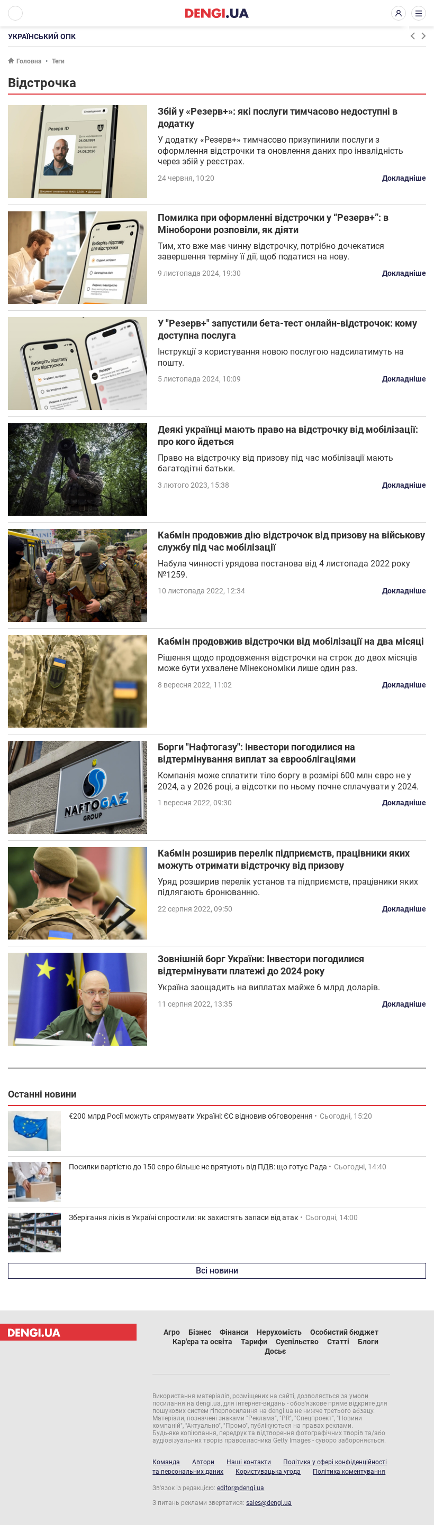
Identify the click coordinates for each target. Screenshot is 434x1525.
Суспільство (297, 1341)
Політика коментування (349, 1471)
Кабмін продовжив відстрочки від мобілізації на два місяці (291, 641)
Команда (166, 1462)
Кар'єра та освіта (202, 1341)
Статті (338, 1341)
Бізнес (199, 1332)
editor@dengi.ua (240, 1488)
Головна (28, 61)
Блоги (368, 1341)
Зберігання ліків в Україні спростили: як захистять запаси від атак (184, 1217)
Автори (203, 1462)
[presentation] (412, 36)
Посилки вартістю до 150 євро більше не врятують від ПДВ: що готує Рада (198, 1167)
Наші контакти (249, 1462)
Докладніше (404, 178)
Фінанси (234, 1332)
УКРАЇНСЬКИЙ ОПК (42, 36)
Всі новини (217, 1271)
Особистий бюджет (344, 1332)
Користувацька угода (268, 1471)
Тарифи (254, 1341)
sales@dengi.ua (269, 1503)
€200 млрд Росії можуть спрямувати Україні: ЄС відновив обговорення (191, 1116)
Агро (172, 1332)
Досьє (275, 1351)
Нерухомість (279, 1332)
